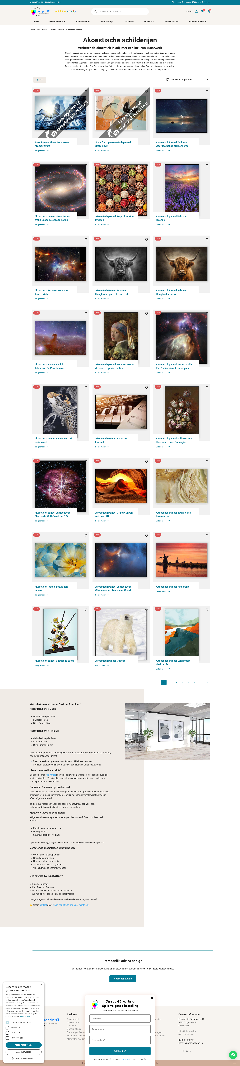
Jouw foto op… (107, 21)
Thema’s (148, 21)
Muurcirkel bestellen (77, 1035)
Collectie (71, 1026)
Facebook (177, 2)
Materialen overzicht (77, 1039)
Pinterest (206, 2)
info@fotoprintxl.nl (54, 2)
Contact (189, 11)
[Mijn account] (196, 11)
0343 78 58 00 (37, 2)
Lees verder (25, 1016)
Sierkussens (81, 21)
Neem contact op (123, 979)
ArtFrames (51, 775)
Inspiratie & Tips (196, 21)
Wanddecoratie (56, 21)
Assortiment (42, 30)
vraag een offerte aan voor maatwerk (70, 905)
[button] (233, 1055)
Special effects (171, 21)
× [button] (41, 985)
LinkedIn (197, 2)
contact (43, 905)
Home (36, 21)
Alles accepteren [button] (23, 1045)
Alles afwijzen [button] (23, 1052)
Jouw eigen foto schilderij (79, 1032)
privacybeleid (126, 1059)
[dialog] (23, 1022)
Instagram (187, 2)
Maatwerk (129, 21)
